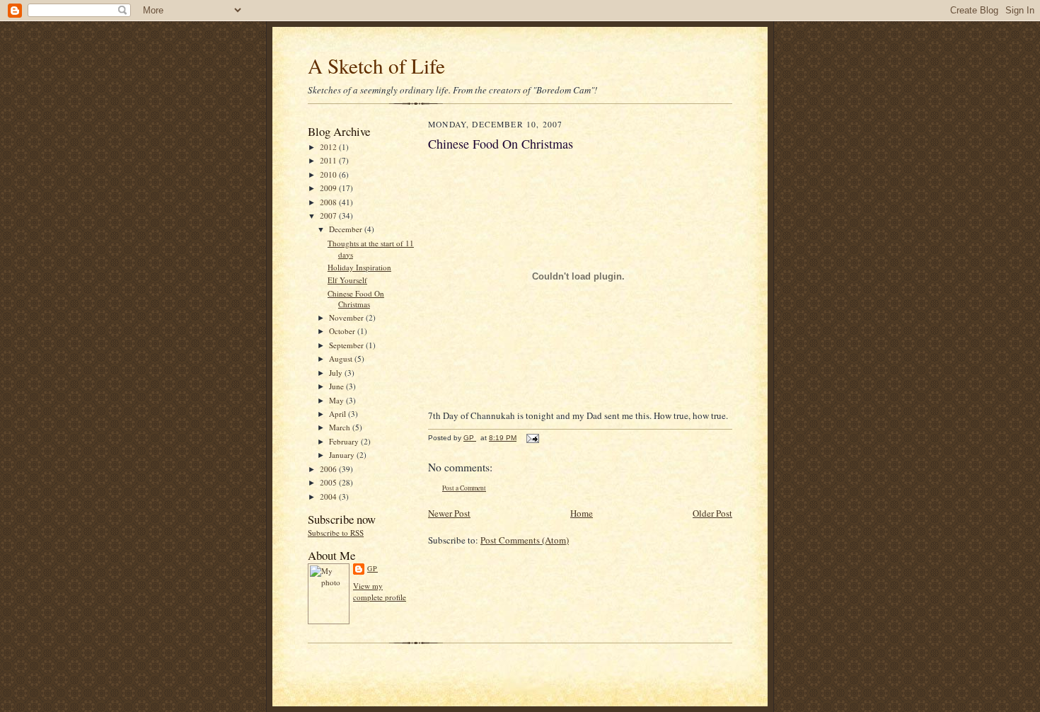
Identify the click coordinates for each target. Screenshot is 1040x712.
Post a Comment (464, 488)
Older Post (712, 513)
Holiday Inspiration (359, 267)
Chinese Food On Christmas (356, 299)
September (347, 345)
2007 (329, 215)
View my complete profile (379, 591)
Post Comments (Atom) (524, 540)
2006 (329, 469)
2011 (329, 160)
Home (581, 513)
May (337, 400)
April (338, 413)
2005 (329, 482)
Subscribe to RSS (336, 532)
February (345, 441)
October (343, 331)
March (340, 427)
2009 (329, 188)
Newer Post (449, 513)
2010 (329, 174)
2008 (329, 202)
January (343, 454)
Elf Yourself (347, 280)
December (346, 229)
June (337, 386)
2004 (329, 496)
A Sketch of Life (376, 65)
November (347, 317)
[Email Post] (532, 438)
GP (372, 568)
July (337, 372)
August (341, 358)
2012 (329, 147)
